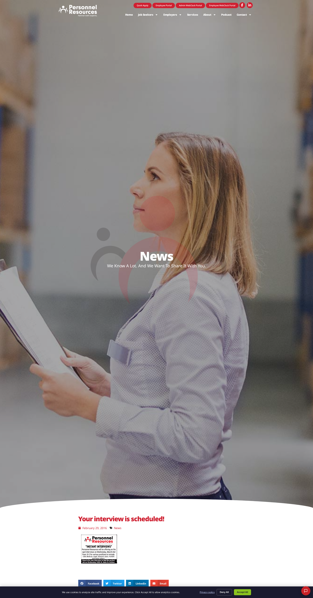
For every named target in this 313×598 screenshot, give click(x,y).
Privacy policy (207, 592)
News (117, 528)
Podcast (227, 15)
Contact (245, 15)
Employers (174, 15)
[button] (90, 583)
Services (194, 15)
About (211, 15)
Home (130, 15)
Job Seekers (149, 15)
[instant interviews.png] (99, 565)
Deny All (224, 592)
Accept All (242, 592)
